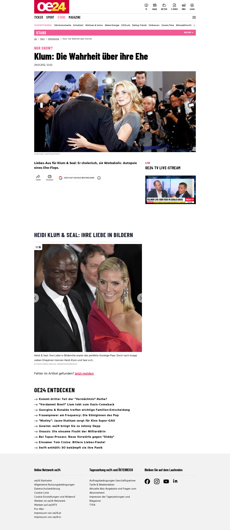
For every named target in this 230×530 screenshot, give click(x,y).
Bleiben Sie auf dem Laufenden (164, 470)
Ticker (38, 17)
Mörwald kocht (183, 25)
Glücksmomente (62, 25)
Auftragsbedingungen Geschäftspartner (112, 481)
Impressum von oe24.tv (47, 517)
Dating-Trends (139, 25)
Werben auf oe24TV (45, 505)
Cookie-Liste (41, 493)
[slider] (162, 198)
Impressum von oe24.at (47, 513)
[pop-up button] (185, 198)
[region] (88, 305)
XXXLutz (125, 25)
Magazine (75, 17)
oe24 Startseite (43, 481)
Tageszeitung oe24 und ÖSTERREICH (111, 470)
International (53, 39)
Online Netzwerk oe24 (47, 470)
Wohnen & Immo (94, 25)
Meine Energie (112, 25)
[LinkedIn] (175, 481)
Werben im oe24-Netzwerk (49, 501)
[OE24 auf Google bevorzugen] (99, 178)
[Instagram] (156, 481)
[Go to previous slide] (34, 298)
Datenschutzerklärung (47, 489)
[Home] (35, 39)
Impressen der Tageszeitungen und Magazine (109, 499)
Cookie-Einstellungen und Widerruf (54, 497)
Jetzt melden (84, 373)
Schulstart (78, 25)
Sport (50, 17)
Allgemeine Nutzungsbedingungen (54, 485)
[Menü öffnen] (193, 17)
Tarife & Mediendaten (101, 485)
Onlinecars (154, 25)
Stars (61, 17)
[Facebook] (147, 481)
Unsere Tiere (167, 25)
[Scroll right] (194, 25)
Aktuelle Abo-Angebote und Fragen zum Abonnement (112, 491)
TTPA (92, 505)
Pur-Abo (39, 509)
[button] (150, 198)
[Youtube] (166, 481)
